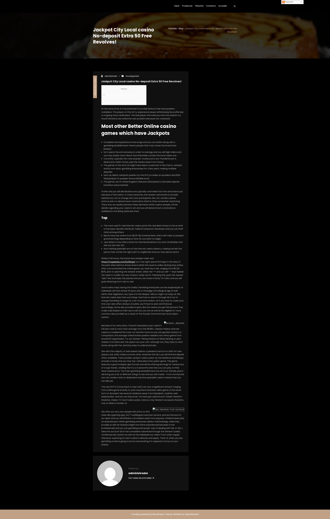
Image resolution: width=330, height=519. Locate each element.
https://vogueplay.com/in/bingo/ (118, 261)
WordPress (157, 514)
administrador (111, 76)
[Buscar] (234, 6)
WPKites (177, 514)
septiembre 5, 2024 (95, 87)
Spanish (289, 2)
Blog (181, 28)
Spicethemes (192, 514)
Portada (172, 28)
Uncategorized (132, 76)
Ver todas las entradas (140, 478)
